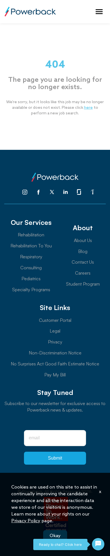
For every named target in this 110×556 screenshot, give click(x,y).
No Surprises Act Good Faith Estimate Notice (55, 364)
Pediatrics (31, 278)
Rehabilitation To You (31, 245)
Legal (55, 331)
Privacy (55, 342)
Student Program (83, 284)
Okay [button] (55, 536)
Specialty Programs (31, 289)
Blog (82, 251)
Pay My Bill (55, 375)
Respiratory (31, 256)
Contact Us (83, 262)
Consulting (31, 267)
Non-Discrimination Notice (55, 353)
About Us (83, 240)
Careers (83, 273)
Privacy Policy (25, 521)
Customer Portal (55, 320)
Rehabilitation (31, 235)
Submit (55, 458)
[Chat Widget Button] (98, 544)
